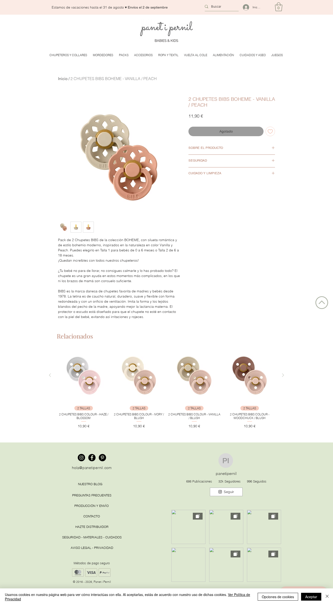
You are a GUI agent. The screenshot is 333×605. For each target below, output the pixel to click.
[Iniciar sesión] (243, 7)
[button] (278, 6)
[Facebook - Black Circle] (92, 457)
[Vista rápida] (83, 375)
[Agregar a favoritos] (270, 131)
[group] (166, 389)
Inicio (63, 78)
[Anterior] (50, 375)
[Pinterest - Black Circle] (102, 457)
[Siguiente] (283, 375)
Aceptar (311, 596)
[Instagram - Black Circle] (81, 457)
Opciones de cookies (278, 596)
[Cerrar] (327, 596)
